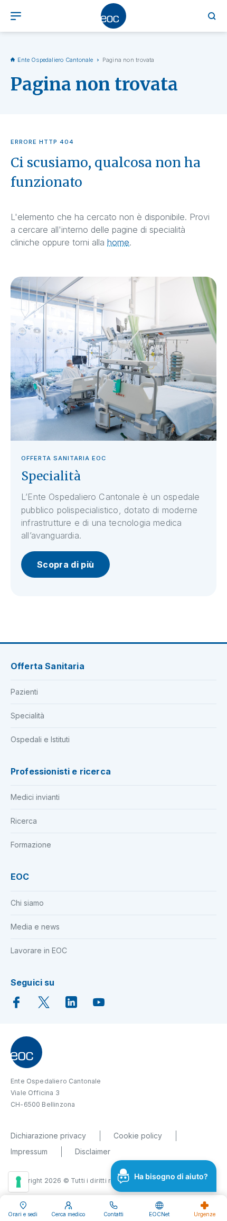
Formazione (31, 844)
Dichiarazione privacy (48, 1135)
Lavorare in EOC (39, 950)
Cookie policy (138, 1135)
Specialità (27, 715)
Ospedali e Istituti (40, 739)
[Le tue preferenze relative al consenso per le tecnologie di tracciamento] (18, 1182)
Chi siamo (27, 902)
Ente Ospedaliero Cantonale (55, 59)
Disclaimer (92, 1151)
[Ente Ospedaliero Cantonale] (113, 16)
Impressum (29, 1151)
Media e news (35, 926)
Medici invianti (35, 796)
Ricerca (24, 820)
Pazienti (24, 691)
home (118, 242)
